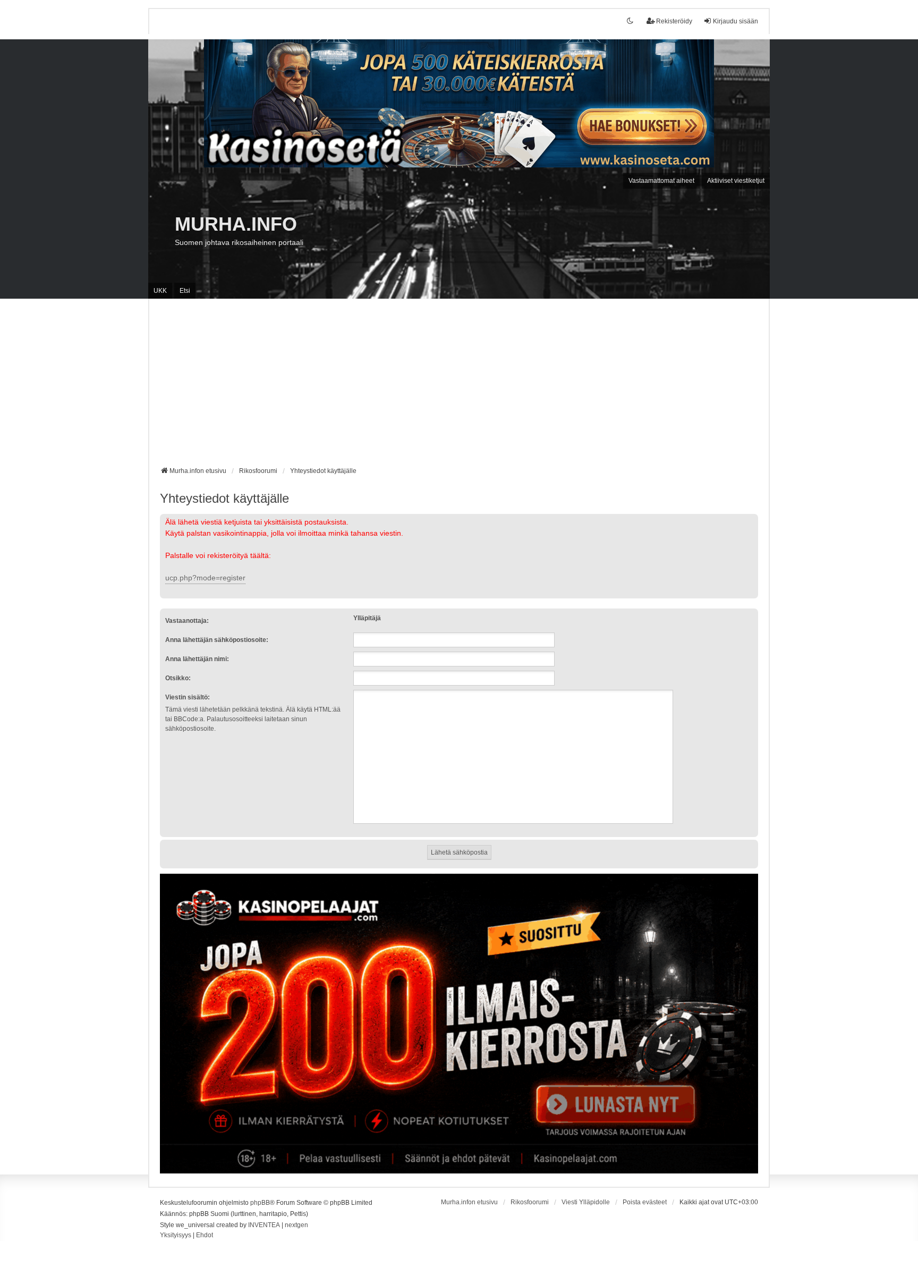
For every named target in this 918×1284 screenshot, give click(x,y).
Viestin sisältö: (187, 697)
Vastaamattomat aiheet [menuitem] (661, 180)
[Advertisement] (459, 386)
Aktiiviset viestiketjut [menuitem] (735, 180)
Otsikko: (178, 678)
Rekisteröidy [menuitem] (674, 21)
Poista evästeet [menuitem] (645, 1202)
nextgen (296, 1225)
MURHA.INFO (236, 224)
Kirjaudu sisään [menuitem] (735, 21)
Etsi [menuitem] (185, 290)
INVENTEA (264, 1225)
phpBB (260, 1202)
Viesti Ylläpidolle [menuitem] (586, 1202)
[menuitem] (175, 1235)
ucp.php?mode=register (205, 577)
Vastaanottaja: (187, 620)
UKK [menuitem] (160, 290)
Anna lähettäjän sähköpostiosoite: (216, 640)
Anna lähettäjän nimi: (197, 659)
